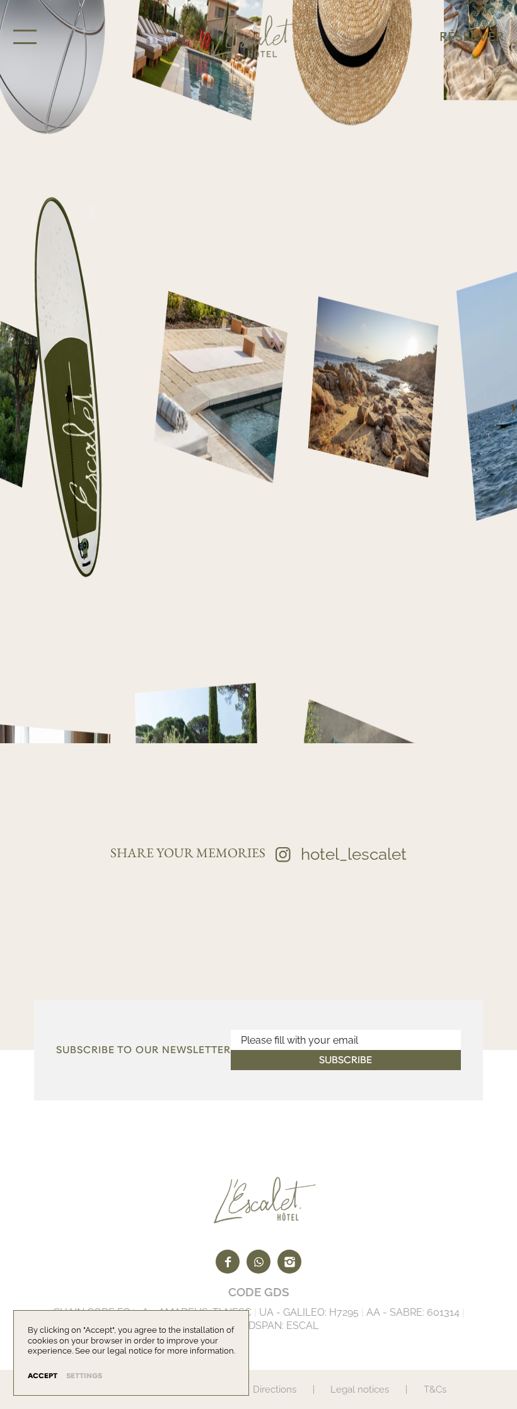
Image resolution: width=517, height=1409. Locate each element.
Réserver (471, 36)
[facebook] (228, 1262)
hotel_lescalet (354, 854)
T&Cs (435, 1389)
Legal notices (359, 1389)
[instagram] (289, 1262)
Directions (274, 1389)
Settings (84, 1376)
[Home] (258, 36)
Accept (42, 1376)
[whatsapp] (258, 1262)
